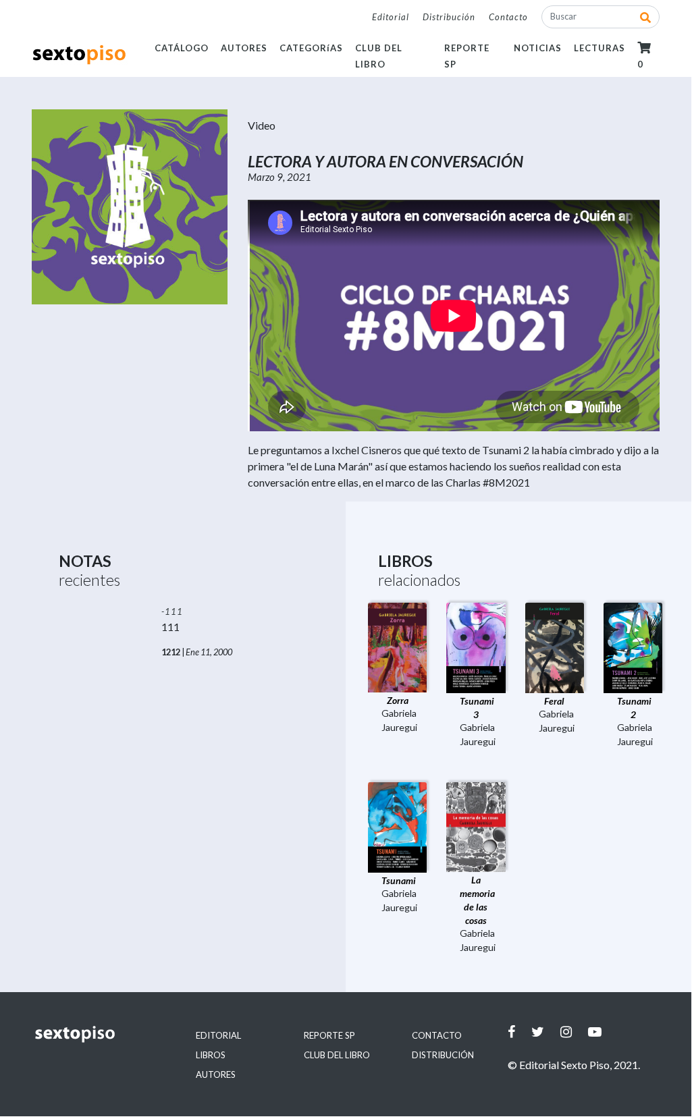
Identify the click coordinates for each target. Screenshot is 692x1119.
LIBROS (210, 1054)
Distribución (449, 16)
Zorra (397, 700)
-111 (172, 611)
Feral (554, 701)
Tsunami (398, 880)
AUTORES (244, 48)
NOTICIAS (538, 48)
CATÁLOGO (182, 48)
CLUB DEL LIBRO (337, 1054)
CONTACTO (437, 1035)
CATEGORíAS (311, 48)
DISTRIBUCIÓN (443, 1054)
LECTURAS (599, 48)
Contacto (508, 16)
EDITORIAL (218, 1035)
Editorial (390, 16)
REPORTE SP (329, 1035)
